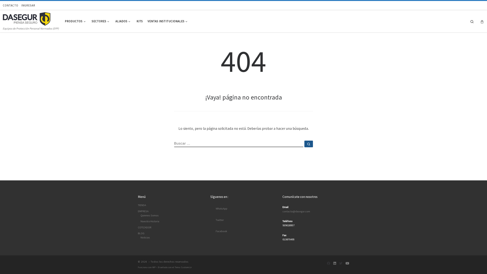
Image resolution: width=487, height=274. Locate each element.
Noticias (145, 237)
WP (154, 267)
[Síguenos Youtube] (347, 263)
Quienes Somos (150, 215)
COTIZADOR (144, 227)
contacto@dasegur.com (296, 211)
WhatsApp (221, 208)
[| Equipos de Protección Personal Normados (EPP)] (26, 18)
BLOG (141, 233)
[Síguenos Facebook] (328, 263)
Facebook (221, 231)
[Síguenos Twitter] (340, 263)
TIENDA (142, 205)
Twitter (220, 220)
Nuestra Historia (150, 221)
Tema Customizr (183, 267)
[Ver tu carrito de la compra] (482, 21)
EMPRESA (143, 211)
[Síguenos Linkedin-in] (334, 263)
